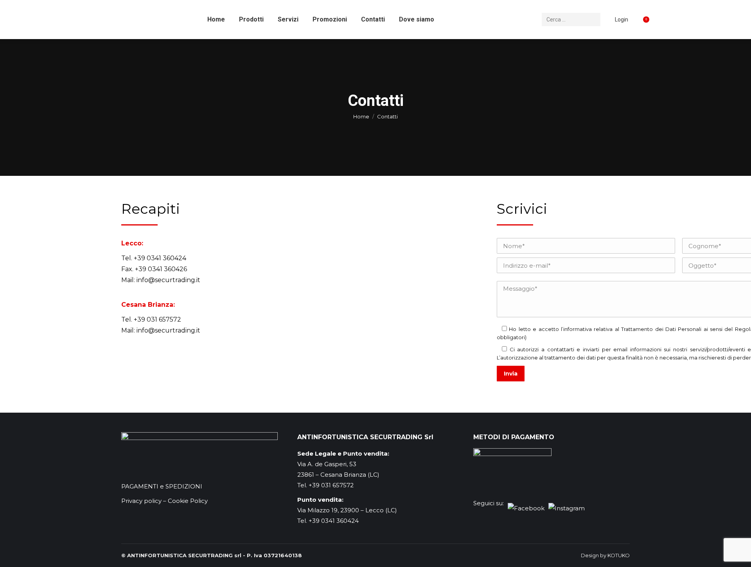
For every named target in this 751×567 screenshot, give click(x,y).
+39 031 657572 (157, 319)
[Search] (593, 19)
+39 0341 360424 (160, 258)
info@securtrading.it (168, 280)
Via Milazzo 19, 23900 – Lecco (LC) (347, 510)
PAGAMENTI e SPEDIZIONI (161, 486)
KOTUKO (618, 555)
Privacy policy (141, 500)
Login (621, 19)
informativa (577, 329)
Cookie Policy (188, 500)
